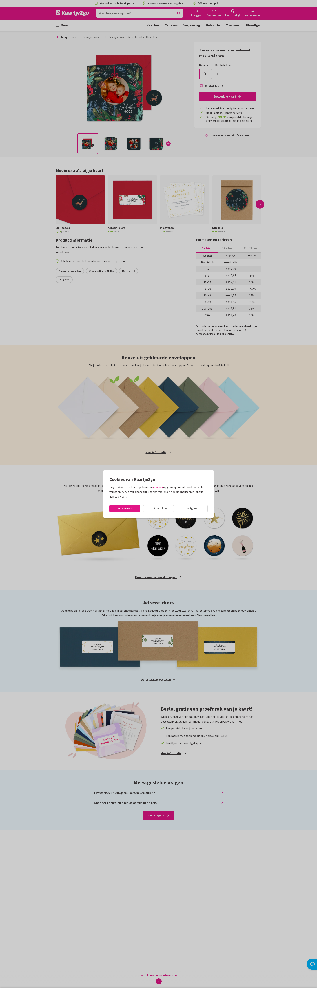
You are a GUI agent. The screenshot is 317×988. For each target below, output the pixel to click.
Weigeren (192, 508)
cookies (158, 487)
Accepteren (124, 508)
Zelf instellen (158, 508)
